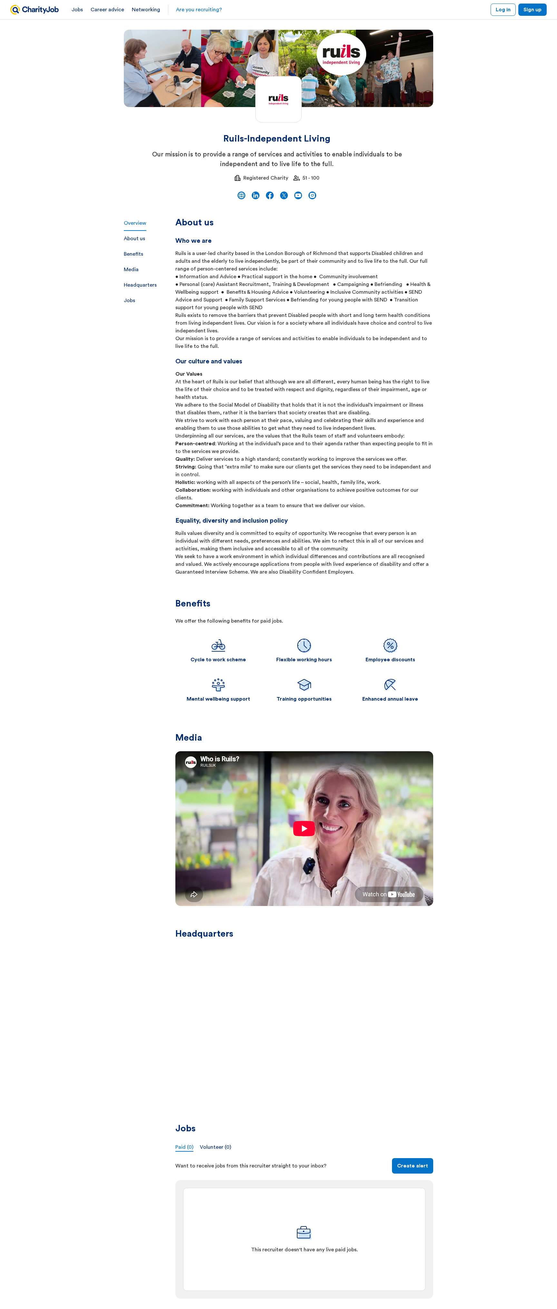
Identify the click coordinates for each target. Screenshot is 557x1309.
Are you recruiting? (199, 9)
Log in (503, 9)
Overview (135, 223)
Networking (146, 9)
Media (131, 269)
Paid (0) (184, 1147)
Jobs (77, 9)
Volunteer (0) (215, 1147)
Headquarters (140, 285)
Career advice (107, 9)
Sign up (532, 9)
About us (134, 238)
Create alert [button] (412, 1165)
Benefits (133, 254)
